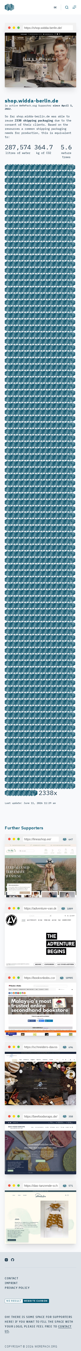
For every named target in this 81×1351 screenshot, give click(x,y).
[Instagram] (6, 1259)
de (55, 7)
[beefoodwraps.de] (40, 1147)
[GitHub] (12, 1259)
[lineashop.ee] (40, 870)
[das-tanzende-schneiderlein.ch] (40, 1217)
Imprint (11, 1283)
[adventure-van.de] (40, 939)
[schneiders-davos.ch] (40, 1078)
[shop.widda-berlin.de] (40, 60)
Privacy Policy (17, 1288)
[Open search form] (66, 7)
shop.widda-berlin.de (31, 100)
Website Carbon (36, 1301)
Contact (11, 1278)
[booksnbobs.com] (40, 1009)
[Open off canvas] (74, 7)
